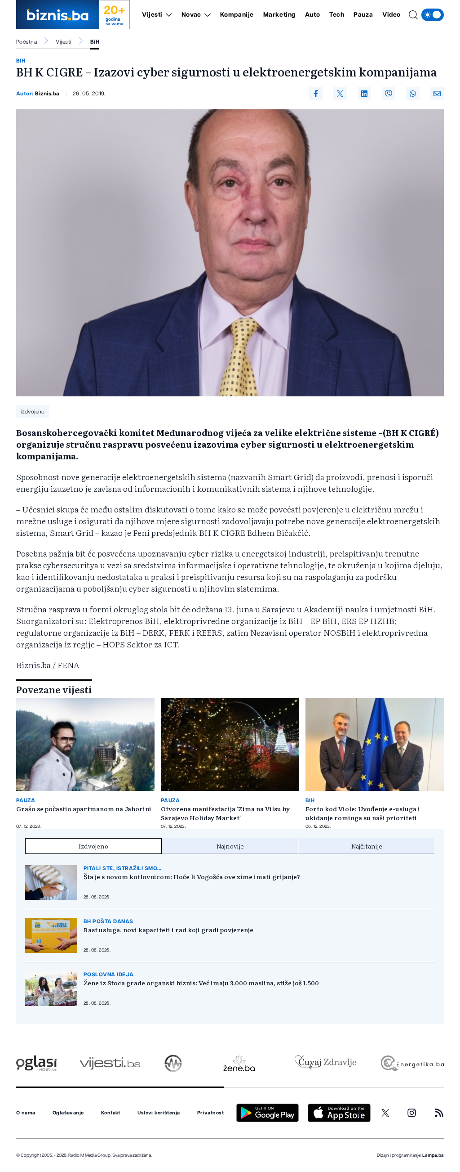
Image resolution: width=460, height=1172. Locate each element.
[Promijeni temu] (432, 15)
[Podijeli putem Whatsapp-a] (413, 93)
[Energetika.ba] (412, 1063)
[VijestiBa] (110, 1063)
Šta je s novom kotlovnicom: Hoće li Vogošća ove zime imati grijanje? (192, 876)
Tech (336, 15)
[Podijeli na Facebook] (316, 93)
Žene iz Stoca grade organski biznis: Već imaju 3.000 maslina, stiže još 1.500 (201, 982)
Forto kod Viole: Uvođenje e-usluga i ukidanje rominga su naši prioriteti (362, 813)
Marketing (279, 15)
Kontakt (110, 1113)
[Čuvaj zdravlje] (325, 1063)
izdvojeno (32, 411)
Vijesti (152, 15)
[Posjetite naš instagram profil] (411, 1113)
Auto (312, 15)
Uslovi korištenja (158, 1113)
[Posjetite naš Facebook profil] (359, 1113)
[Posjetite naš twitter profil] (385, 1113)
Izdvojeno (93, 845)
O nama (25, 1113)
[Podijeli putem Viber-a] (388, 93)
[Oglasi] (36, 1063)
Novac (191, 15)
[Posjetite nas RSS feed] (439, 1113)
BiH (94, 42)
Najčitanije (366, 845)
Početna (26, 42)
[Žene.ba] (239, 1063)
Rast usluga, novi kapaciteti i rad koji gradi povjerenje (168, 929)
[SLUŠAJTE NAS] (173, 1063)
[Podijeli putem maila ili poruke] (437, 93)
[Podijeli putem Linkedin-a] (364, 93)
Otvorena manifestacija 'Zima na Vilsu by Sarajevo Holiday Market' (225, 813)
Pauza (363, 15)
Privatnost (210, 1113)
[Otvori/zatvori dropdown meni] (167, 15)
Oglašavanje (68, 1113)
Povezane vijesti (54, 689)
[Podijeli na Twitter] (340, 93)
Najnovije (230, 845)
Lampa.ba (433, 1155)
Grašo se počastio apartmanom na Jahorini (83, 808)
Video (391, 15)
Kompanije (237, 15)
